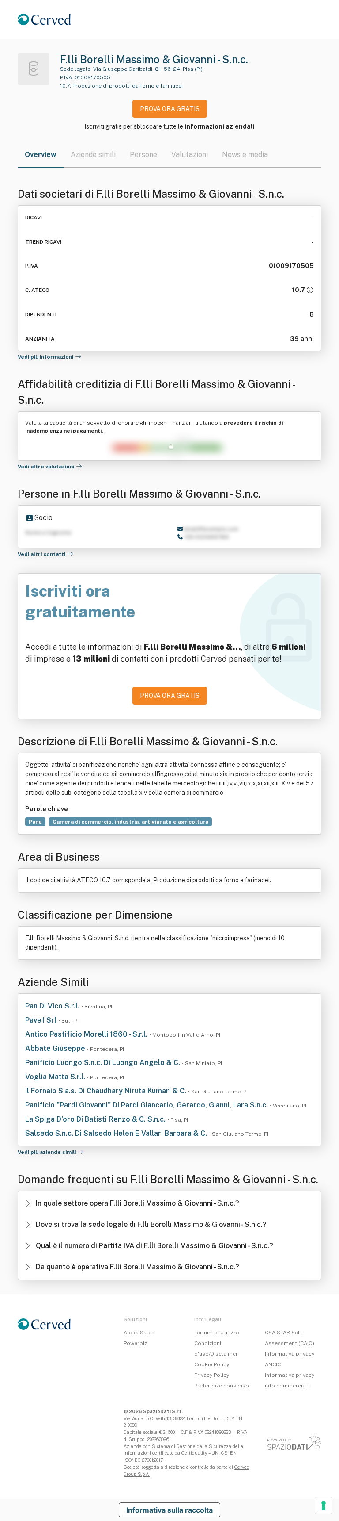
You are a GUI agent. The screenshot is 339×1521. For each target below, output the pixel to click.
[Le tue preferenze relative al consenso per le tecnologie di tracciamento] (323, 1505)
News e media (245, 154)
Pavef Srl (41, 1020)
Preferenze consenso (221, 1386)
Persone (143, 154)
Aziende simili (93, 154)
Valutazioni (189, 154)
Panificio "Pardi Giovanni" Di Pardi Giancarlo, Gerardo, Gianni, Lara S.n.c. (147, 1105)
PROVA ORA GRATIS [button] (170, 108)
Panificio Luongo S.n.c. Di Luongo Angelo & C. (103, 1062)
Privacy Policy (211, 1375)
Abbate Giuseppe (56, 1048)
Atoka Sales (139, 1332)
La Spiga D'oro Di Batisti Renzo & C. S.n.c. (96, 1119)
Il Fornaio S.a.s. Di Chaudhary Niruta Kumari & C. (106, 1091)
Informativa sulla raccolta (169, 1510)
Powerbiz (135, 1343)
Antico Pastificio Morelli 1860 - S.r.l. (87, 1034)
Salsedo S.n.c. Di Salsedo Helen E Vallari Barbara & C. (117, 1133)
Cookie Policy (211, 1364)
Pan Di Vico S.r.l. (53, 1006)
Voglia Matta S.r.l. (56, 1077)
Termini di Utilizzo (216, 1332)
